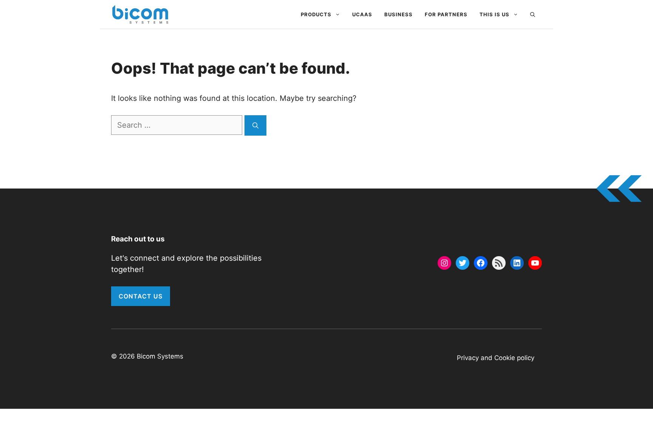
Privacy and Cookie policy (495, 358)
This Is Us (494, 14)
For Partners (446, 14)
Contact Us (140, 296)
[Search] (255, 125)
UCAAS (362, 14)
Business (398, 14)
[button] (532, 14)
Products (316, 14)
